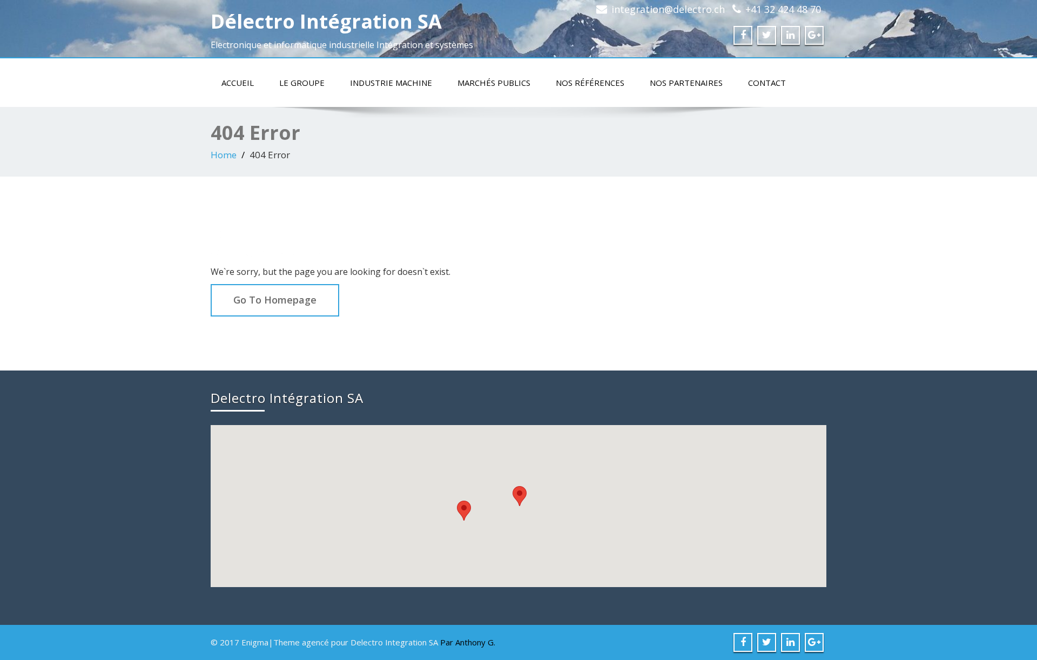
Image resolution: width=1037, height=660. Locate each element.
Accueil (237, 82)
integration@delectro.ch (668, 9)
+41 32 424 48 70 (783, 9)
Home (224, 155)
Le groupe (302, 82)
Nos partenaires (686, 82)
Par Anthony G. (467, 642)
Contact (767, 82)
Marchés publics (493, 82)
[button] (520, 496)
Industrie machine (391, 82)
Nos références (590, 82)
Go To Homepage (275, 299)
